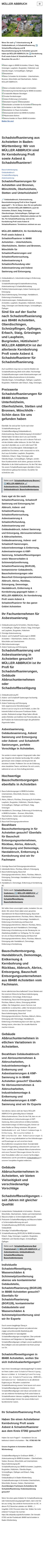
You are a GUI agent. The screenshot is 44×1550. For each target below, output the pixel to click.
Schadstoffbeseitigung (10, 175)
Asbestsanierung (8, 178)
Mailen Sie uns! (8, 121)
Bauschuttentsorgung (9, 170)
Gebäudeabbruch (8, 172)
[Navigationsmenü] (39, 4)
